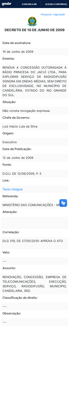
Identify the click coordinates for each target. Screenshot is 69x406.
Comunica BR (29, 4)
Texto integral (12, 189)
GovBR (6, 4)
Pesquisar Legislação (53, 14)
